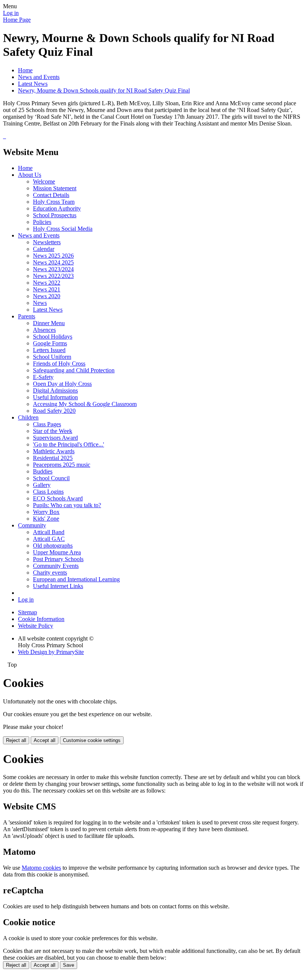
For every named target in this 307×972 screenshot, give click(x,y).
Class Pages (47, 424)
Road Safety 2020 (54, 411)
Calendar (43, 249)
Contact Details (51, 195)
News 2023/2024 (53, 269)
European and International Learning (76, 579)
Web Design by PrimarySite (51, 652)
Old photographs (53, 545)
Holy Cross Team (54, 202)
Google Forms (50, 343)
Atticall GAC (49, 539)
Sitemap (27, 612)
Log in (11, 13)
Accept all (44, 740)
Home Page (17, 19)
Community (32, 525)
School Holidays (52, 336)
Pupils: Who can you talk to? (67, 505)
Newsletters (47, 242)
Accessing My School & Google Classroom (85, 404)
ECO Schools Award (58, 498)
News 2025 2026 (53, 255)
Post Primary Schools (58, 559)
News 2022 (46, 282)
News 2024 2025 (53, 262)
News (40, 303)
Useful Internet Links (58, 586)
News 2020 (46, 296)
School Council (51, 478)
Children (28, 417)
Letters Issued (49, 350)
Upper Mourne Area (57, 552)
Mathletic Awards (54, 451)
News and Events (39, 77)
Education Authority (57, 208)
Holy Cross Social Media (62, 228)
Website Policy (35, 626)
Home (25, 70)
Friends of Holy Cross (59, 363)
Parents (26, 316)
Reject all (16, 740)
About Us (29, 175)
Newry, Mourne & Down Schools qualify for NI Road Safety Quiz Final (104, 90)
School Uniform (52, 357)
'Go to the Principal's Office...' (68, 444)
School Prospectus (54, 215)
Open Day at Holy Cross (62, 384)
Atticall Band (48, 532)
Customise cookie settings (92, 740)
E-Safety (43, 377)
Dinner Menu (49, 323)
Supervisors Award (55, 437)
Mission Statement (54, 188)
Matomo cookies (41, 867)
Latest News (33, 84)
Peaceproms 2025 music (61, 464)
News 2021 (46, 289)
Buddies (42, 471)
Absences (44, 330)
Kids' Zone (46, 518)
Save (68, 965)
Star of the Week (52, 431)
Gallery (42, 485)
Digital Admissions (55, 390)
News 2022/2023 (53, 276)
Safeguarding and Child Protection (74, 370)
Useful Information (55, 397)
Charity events (50, 572)
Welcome (44, 181)
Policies (42, 222)
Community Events (56, 566)
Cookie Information (41, 619)
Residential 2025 (53, 458)
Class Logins (48, 491)
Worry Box (46, 512)
